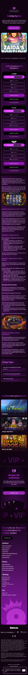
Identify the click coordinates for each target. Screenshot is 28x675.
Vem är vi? (4, 593)
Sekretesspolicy (14, 666)
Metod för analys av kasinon (9, 595)
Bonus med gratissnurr (7, 570)
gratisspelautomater (18, 351)
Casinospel (7, 58)
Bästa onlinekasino (7, 546)
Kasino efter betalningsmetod (9, 553)
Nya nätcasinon (6, 547)
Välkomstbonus (6, 564)
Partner (4, 586)
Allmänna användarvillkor (14, 664)
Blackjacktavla (6, 579)
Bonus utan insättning (7, 566)
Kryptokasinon (6, 557)
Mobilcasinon (5, 549)
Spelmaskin (15, 58)
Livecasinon (5, 551)
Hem (2, 58)
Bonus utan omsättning (8, 568)
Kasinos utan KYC (6, 555)
